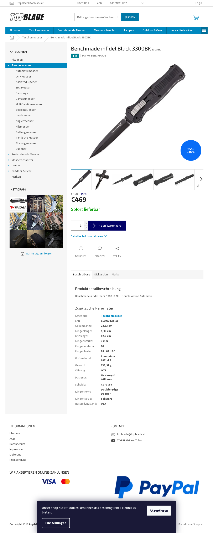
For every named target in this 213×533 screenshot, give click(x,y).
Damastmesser (25, 99)
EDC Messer (23, 88)
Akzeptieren (159, 510)
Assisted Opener (26, 82)
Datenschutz (118, 3)
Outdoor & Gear (21, 171)
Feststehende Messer (25, 154)
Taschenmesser (22, 65)
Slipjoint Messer (26, 110)
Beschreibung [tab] (81, 275)
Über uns (83, 3)
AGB (99, 3)
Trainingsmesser (26, 143)
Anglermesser (24, 121)
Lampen (16, 165)
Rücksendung (18, 460)
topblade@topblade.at (131, 434)
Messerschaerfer (22, 160)
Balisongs (22, 93)
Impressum (17, 449)
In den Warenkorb (109, 225)
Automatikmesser (27, 71)
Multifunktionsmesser (29, 104)
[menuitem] (15, 30)
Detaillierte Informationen (87, 236)
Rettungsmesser (26, 132)
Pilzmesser (23, 127)
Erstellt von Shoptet (190, 524)
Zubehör (21, 149)
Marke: (94, 56)
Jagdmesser (24, 115)
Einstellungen (55, 523)
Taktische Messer (27, 138)
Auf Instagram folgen (39, 254)
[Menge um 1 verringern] (86, 228)
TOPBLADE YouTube (129, 440)
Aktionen (17, 60)
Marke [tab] (116, 275)
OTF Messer (23, 77)
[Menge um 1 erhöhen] (86, 223)
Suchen (130, 17)
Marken (16, 177)
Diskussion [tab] (101, 275)
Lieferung (15, 455)
